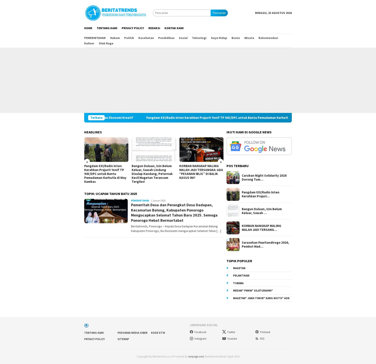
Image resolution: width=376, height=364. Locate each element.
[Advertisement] (188, 80)
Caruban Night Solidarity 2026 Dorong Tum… (264, 177)
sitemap (123, 339)
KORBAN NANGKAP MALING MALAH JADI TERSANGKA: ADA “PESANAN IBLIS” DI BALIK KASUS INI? (201, 172)
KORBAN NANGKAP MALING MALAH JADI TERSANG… (261, 228)
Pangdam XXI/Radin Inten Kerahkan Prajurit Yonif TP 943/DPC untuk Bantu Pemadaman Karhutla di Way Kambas (215, 118)
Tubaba (238, 283)
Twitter (231, 332)
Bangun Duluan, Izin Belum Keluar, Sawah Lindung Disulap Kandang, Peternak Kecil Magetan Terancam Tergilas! (152, 174)
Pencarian (219, 13)
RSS (262, 339)
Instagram (200, 339)
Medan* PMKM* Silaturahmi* (253, 290)
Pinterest (265, 332)
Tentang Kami (94, 333)
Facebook (200, 332)
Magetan (239, 268)
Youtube (232, 339)
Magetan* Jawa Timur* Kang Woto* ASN (261, 298)
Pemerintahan (140, 200)
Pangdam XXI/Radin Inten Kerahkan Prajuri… (260, 194)
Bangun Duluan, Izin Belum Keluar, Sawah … (262, 211)
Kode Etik (158, 333)
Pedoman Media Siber (133, 333)
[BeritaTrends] (115, 12)
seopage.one (195, 356)
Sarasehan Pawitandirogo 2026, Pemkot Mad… (265, 244)
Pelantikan (241, 275)
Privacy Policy (94, 339)
